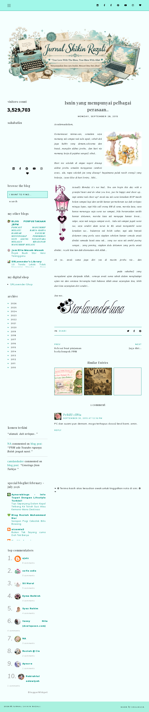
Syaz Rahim (30, 608)
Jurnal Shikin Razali (27, 706)
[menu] (9, 5)
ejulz (25, 558)
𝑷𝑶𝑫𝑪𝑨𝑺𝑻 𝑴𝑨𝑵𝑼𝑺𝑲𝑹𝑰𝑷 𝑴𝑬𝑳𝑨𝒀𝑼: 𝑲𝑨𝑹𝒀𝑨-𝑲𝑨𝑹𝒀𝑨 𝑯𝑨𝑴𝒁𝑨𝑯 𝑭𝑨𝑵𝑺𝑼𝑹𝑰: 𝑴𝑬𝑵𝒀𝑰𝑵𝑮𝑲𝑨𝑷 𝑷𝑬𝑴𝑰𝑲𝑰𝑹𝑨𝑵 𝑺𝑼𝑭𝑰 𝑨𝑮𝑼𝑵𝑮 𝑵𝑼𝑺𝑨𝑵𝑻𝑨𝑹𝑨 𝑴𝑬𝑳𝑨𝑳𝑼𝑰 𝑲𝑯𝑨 (28, 236)
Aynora (27, 663)
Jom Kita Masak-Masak (27, 250)
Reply (58, 430)
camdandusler (15, 458)
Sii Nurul (28, 583)
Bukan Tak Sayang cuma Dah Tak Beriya (28, 534)
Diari (63, 331)
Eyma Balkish (31, 595)
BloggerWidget (38, 692)
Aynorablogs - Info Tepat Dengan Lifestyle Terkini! (28, 497)
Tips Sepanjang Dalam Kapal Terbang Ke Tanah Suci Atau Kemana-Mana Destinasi (28, 506)
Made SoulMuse (132, 707)
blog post (36, 440)
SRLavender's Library (26, 261)
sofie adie (29, 570)
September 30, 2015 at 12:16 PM (82, 418)
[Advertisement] (97, 530)
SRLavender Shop (21, 284)
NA (9, 440)
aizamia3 (17, 529)
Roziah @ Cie (31, 651)
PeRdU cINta (72, 415)
